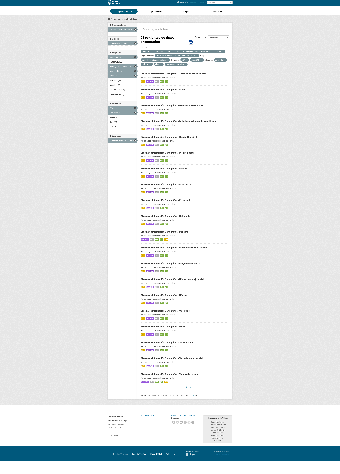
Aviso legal (170, 454)
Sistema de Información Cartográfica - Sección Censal (168, 342)
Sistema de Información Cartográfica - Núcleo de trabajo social (172, 279)
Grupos (186, 11)
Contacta (217, 440)
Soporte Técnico (139, 454)
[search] (225, 31)
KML (161, 81)
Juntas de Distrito (218, 430)
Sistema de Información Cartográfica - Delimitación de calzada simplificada (178, 121)
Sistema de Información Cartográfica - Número (164, 295)
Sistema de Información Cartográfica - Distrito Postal (167, 152)
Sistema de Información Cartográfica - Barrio (163, 89)
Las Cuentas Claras (147, 415)
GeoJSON (150, 81)
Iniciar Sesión (182, 2)
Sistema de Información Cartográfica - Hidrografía (166, 216)
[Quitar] (223, 51)
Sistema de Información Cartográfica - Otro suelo (165, 310)
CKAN (190, 454)
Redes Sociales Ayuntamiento (183, 415)
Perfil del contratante (218, 424)
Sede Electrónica (217, 422)
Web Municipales (217, 435)
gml (166, 81)
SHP (156, 81)
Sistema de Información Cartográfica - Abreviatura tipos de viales (173, 73)
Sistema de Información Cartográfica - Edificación (166, 184)
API (184, 395)
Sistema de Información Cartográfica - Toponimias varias (169, 374)
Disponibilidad (156, 454)
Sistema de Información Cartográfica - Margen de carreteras (171, 263)
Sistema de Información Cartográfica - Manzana (164, 231)
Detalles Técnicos (120, 454)
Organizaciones (155, 11)
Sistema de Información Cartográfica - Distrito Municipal (169, 136)
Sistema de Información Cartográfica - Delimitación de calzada (172, 105)
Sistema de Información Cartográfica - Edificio (164, 168)
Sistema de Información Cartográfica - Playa (163, 326)
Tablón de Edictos (218, 427)
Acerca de (217, 11)
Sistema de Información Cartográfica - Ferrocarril (165, 200)
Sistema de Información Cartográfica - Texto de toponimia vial (172, 358)
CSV (142, 81)
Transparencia (217, 432)
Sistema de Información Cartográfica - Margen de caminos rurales (174, 247)
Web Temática (217, 438)
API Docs (193, 395)
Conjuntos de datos (124, 11)
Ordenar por (200, 37)
